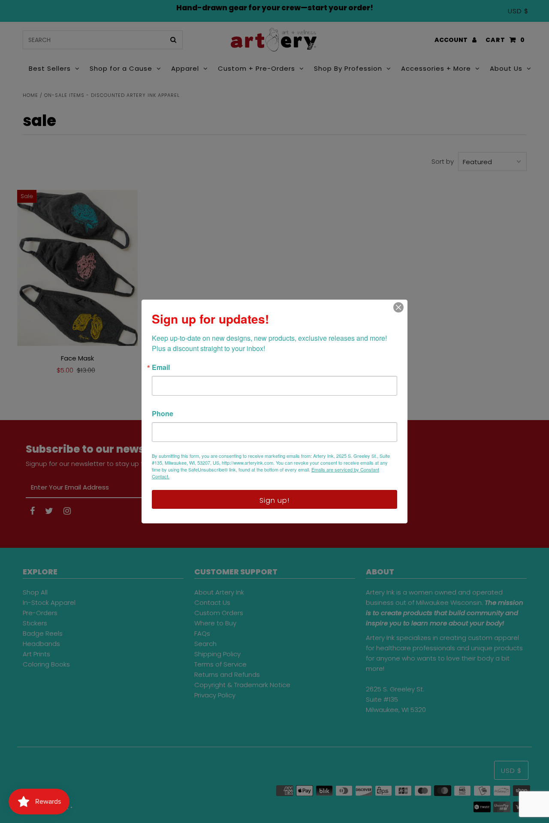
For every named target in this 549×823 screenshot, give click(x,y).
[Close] (398, 307)
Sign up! (274, 500)
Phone (162, 413)
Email (161, 367)
